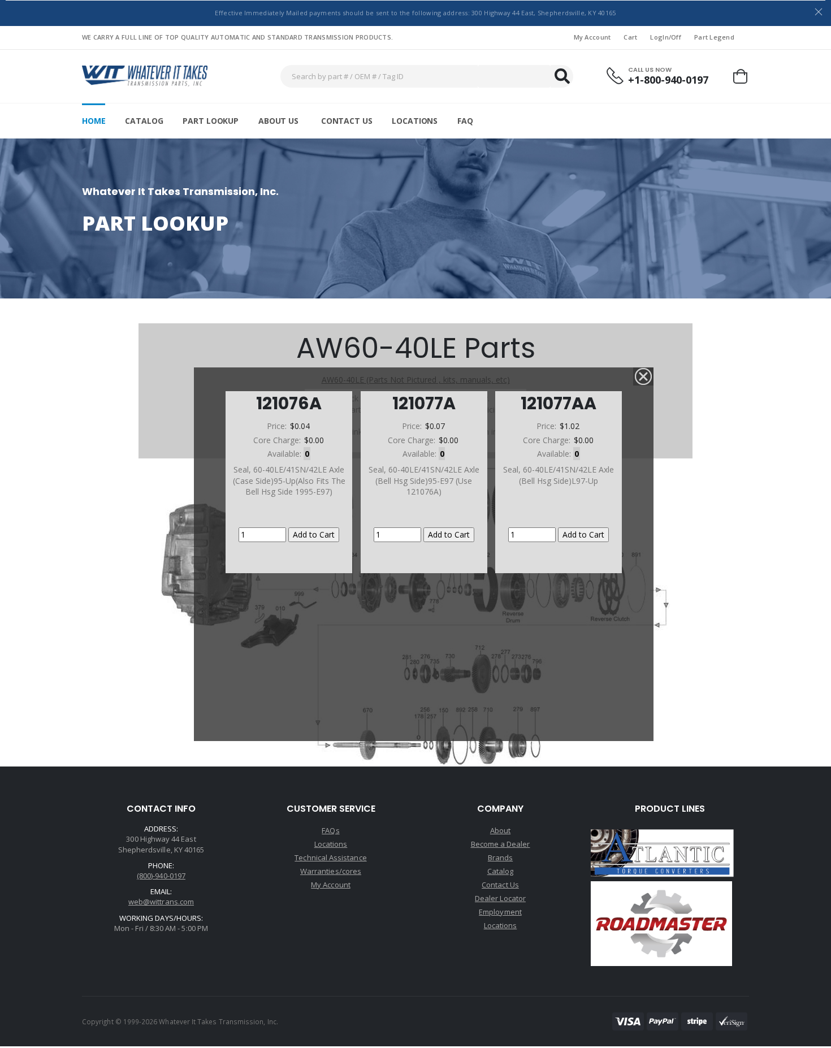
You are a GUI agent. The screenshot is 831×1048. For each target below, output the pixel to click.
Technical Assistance (330, 857)
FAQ (465, 120)
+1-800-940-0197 (668, 79)
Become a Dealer (500, 844)
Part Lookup (210, 120)
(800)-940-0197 (161, 876)
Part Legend (714, 37)
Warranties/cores (330, 871)
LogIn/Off (665, 37)
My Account (592, 37)
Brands (500, 857)
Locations (415, 120)
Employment (500, 912)
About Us (278, 120)
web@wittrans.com (161, 902)
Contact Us (347, 120)
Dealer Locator (500, 898)
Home (93, 120)
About (500, 830)
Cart (630, 37)
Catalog (144, 120)
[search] (562, 76)
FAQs (330, 830)
